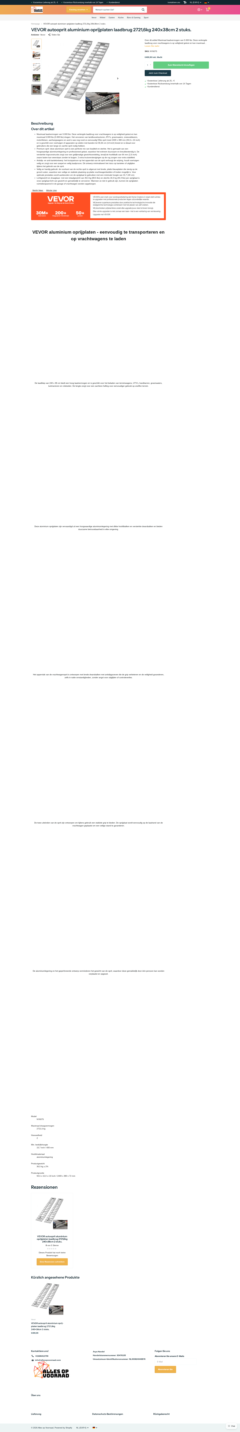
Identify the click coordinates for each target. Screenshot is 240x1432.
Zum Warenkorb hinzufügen (181, 65)
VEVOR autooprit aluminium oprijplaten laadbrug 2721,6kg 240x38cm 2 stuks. (47, 1326)
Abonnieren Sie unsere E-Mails (169, 1356)
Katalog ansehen (77, 9)
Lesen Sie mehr (152, 46)
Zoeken (143, 10)
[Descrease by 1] (151, 67)
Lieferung (36, 1414)
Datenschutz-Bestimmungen (107, 1414)
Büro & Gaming (133, 17)
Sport (146, 17)
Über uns (35, 1395)
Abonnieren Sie (165, 1369)
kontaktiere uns (174, 2)
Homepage (35, 24)
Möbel (102, 17)
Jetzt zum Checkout (158, 73)
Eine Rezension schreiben (52, 1262)
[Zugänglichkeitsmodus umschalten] (185, 2)
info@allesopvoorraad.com (48, 1360)
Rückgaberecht (161, 1414)
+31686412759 (41, 1356)
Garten (112, 17)
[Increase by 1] (151, 62)
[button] (118, 78)
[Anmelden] (200, 10)
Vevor (94, 17)
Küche (121, 17)
